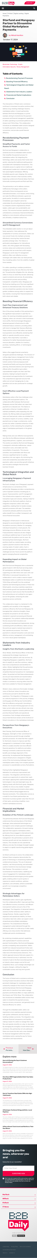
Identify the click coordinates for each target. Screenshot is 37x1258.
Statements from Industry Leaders (19, 92)
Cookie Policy (6, 1246)
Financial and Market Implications (18, 95)
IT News (6, 1207)
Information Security (9, 67)
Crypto (20, 64)
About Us (5, 1252)
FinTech (10, 13)
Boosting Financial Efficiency (17, 82)
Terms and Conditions (25, 1246)
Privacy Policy (14, 1246)
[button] (34, 8)
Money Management (23, 67)
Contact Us (12, 1252)
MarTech (6, 1194)
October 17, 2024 (10, 39)
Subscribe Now (18, 1173)
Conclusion (10, 98)
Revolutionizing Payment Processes (19, 78)
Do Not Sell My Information (9, 1249)
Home (4, 13)
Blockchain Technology (10, 64)
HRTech (6, 1198)
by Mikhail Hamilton (16, 35)
